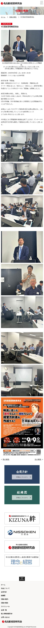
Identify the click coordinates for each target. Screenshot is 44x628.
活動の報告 (12, 17)
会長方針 (4, 592)
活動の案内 (4, 599)
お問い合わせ (5, 617)
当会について (5, 588)
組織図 (3, 595)
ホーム (3, 17)
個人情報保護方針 (6, 613)
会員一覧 (4, 610)
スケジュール (5, 606)
